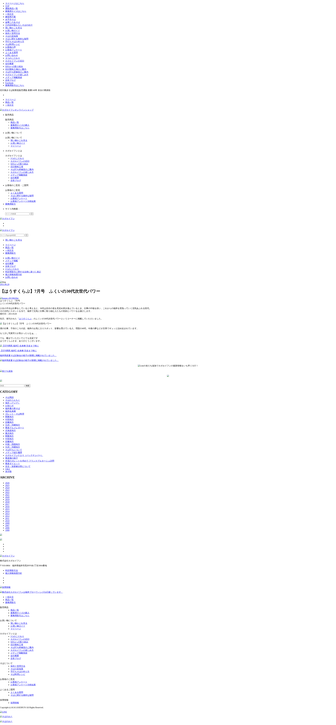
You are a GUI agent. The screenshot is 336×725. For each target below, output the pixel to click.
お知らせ (9, 406)
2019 (7, 499)
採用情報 (14, 703)
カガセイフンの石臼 (14, 61)
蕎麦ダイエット (12, 463)
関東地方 (9, 417)
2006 (7, 528)
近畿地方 (9, 422)
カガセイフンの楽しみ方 (16, 75)
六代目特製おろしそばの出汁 (19, 25)
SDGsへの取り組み (14, 66)
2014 (7, 511)
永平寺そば (10, 19)
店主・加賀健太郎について (17, 466)
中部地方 (9, 419)
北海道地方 (10, 430)
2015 (7, 509)
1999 (7, 530)
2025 (7, 485)
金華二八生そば (12, 22)
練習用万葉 (10, 17)
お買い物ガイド (12, 30)
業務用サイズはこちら (15, 11)
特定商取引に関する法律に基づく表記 (23, 272)
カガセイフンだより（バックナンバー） (24, 455)
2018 (7, 502)
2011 (7, 518)
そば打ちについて (13, 450)
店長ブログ (10, 80)
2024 (7, 488)
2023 (7, 490)
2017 (7, 504)
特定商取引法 (11, 570)
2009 (7, 523)
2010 (7, 521)
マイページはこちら (14, 3)
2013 (7, 514)
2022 (7, 492)
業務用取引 (10, 204)
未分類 (8, 471)
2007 (7, 525)
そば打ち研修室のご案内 (16, 72)
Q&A (7, 469)
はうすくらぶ (25, 319)
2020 (7, 497)
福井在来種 (10, 411)
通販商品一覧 (11, 8)
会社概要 (9, 64)
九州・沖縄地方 (12, 425)
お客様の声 (10, 47)
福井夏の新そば (12, 408)
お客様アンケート (13, 50)
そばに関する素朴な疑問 (16, 39)
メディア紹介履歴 (13, 452)
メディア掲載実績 (13, 77)
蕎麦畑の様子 (11, 458)
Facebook (9, 83)
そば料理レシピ (12, 44)
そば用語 (9, 397)
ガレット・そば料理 (14, 414)
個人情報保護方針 (13, 274)
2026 (7, 483)
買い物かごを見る (13, 28)
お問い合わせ (11, 55)
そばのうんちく (12, 400)
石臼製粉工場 (16, 167)
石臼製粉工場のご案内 (15, 69)
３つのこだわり (12, 58)
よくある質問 (11, 53)
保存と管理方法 (12, 33)
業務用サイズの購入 (19, 125)
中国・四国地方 (12, 444)
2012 (7, 516)
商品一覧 (9, 102)
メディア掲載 (11, 261)
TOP (7, 6)
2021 (7, 495)
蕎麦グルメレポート (14, 428)
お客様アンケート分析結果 (23, 201)
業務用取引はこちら (14, 85)
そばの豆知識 (11, 36)
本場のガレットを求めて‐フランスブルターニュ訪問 (29, 461)
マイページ (10, 99)
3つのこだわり (17, 158)
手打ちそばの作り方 (14, 41)
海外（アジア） (12, 403)
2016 (7, 506)
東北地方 (9, 433)
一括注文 (9, 14)
